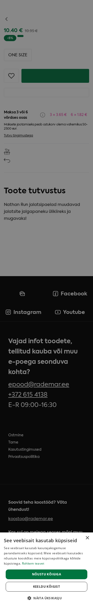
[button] (46, 598)
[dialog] (46, 569)
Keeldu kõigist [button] (46, 586)
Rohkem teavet (33, 563)
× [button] (87, 538)
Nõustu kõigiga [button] (46, 574)
